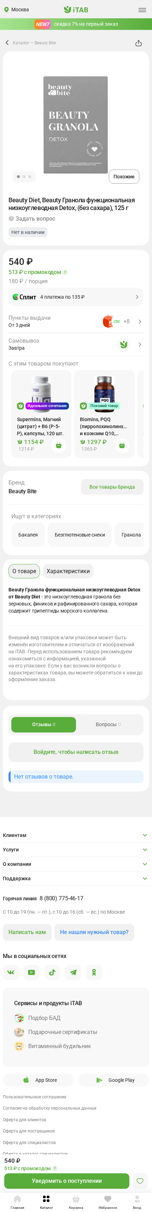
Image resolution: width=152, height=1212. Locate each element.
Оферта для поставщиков (29, 1131)
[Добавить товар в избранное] (140, 1181)
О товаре (24, 571)
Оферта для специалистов (29, 1142)
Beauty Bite (45, 42)
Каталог (21, 42)
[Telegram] (73, 973)
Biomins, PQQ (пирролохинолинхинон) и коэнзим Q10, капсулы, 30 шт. (107, 427)
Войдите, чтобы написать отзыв (76, 752)
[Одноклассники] (94, 973)
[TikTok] (52, 973)
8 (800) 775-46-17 (61, 898)
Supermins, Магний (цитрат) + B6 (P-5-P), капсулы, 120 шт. (40, 426)
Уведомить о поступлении (67, 1181)
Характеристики (68, 571)
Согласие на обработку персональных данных (50, 1108)
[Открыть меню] (142, 10)
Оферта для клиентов (24, 1119)
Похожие (124, 176)
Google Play (122, 1080)
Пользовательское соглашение (34, 1096)
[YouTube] (31, 973)
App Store (46, 1080)
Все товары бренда (112, 487)
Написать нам (27, 932)
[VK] (10, 973)
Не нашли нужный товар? (94, 932)
